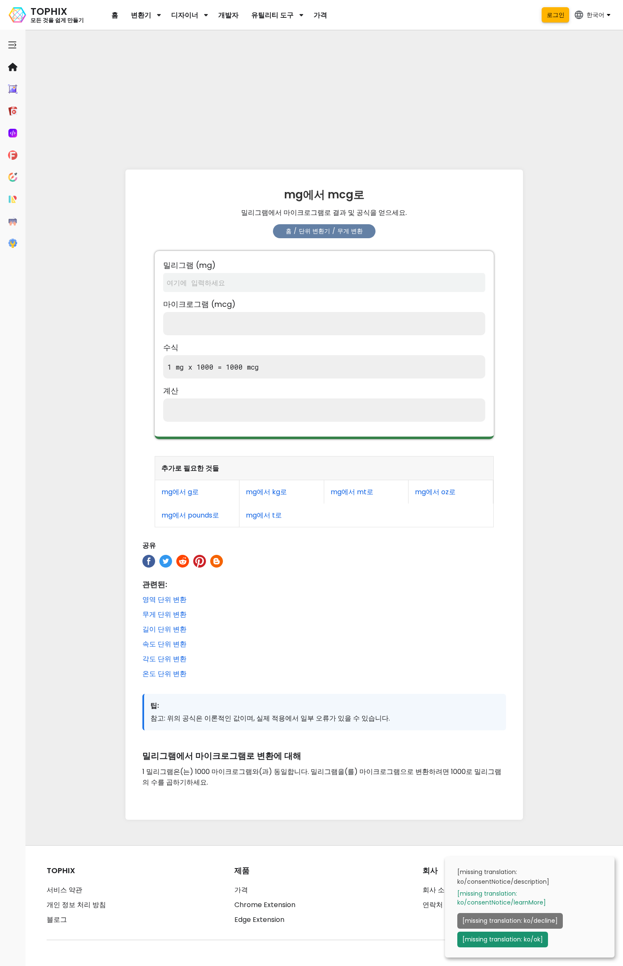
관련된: (154, 584)
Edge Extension (259, 919)
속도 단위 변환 (164, 644)
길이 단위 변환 (164, 629)
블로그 (57, 919)
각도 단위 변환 (164, 659)
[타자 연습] (12, 221)
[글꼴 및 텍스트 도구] (12, 155)
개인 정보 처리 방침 (76, 905)
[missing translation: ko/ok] (502, 939)
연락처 (433, 905)
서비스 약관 (64, 890)
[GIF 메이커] (12, 111)
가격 (320, 15)
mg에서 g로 (180, 492)
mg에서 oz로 (435, 492)
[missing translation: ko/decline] (510, 920)
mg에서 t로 (264, 515)
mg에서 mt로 (352, 492)
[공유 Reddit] (182, 561)
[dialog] (530, 907)
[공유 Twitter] (165, 561)
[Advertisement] (324, 97)
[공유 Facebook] (148, 561)
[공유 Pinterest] (199, 561)
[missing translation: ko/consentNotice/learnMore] (501, 898)
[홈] (12, 67)
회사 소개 (437, 890)
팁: (154, 705)
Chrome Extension (264, 905)
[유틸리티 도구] (12, 243)
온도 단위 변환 (164, 674)
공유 (149, 545)
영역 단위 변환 (164, 599)
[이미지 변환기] (12, 89)
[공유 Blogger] (216, 561)
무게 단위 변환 (164, 614)
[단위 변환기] (12, 199)
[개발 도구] (12, 133)
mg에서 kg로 (266, 492)
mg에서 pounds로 (190, 515)
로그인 (556, 15)
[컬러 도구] (12, 177)
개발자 (228, 15)
